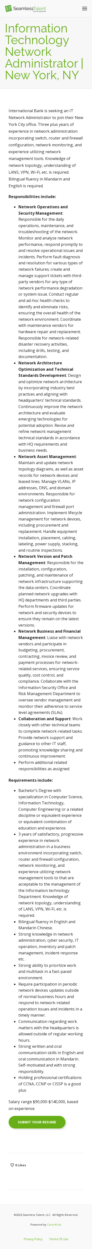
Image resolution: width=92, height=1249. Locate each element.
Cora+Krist (54, 1224)
